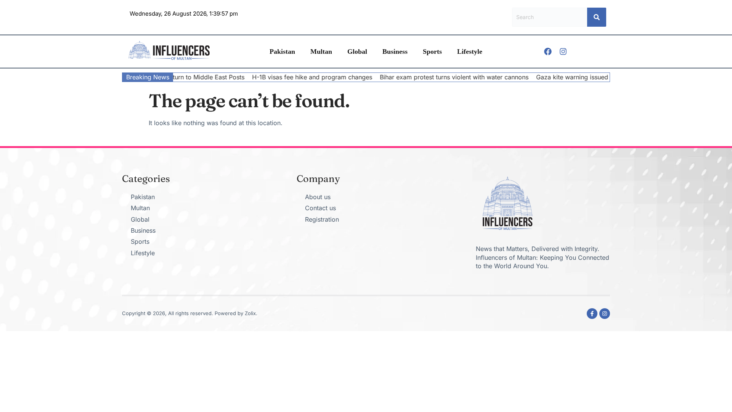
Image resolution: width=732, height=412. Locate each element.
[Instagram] (563, 51)
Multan (321, 51)
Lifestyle (469, 51)
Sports (432, 51)
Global (357, 51)
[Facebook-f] (592, 313)
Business (395, 51)
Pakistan (282, 51)
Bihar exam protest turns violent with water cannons (446, 77)
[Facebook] (547, 51)
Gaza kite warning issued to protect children (591, 77)
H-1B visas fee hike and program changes (304, 77)
